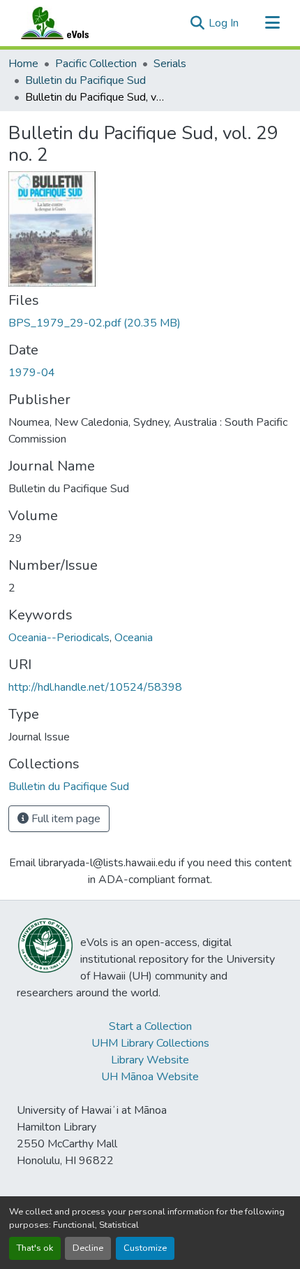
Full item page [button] (64, 818)
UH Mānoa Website (150, 1076)
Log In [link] (224, 23)
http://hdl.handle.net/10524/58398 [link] (95, 687)
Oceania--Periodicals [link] (59, 637)
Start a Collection (150, 1026)
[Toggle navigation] (272, 23)
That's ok (35, 1248)
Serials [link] (169, 63)
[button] (68, 23)
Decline (88, 1248)
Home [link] (23, 63)
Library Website (150, 1060)
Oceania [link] (133, 637)
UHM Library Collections (150, 1043)
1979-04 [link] (31, 372)
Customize (145, 1248)
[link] (150, 323)
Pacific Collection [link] (96, 63)
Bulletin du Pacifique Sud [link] (85, 80)
